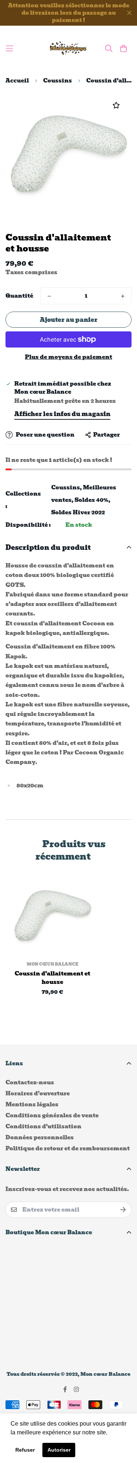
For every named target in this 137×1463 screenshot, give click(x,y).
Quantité (19, 295)
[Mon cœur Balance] (68, 48)
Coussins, (66, 487)
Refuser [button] (25, 1450)
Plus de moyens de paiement (68, 357)
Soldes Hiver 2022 (78, 512)
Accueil (17, 80)
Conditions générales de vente (52, 1115)
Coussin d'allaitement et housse (52, 978)
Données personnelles (39, 1137)
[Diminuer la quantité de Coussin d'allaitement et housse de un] (49, 296)
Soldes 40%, (92, 500)
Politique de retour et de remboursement (67, 1148)
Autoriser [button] (59, 1450)
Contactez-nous (29, 1082)
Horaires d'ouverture (37, 1093)
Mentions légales (31, 1104)
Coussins (57, 80)
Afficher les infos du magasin (62, 414)
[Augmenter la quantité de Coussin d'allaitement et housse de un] (122, 296)
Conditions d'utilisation (43, 1126)
